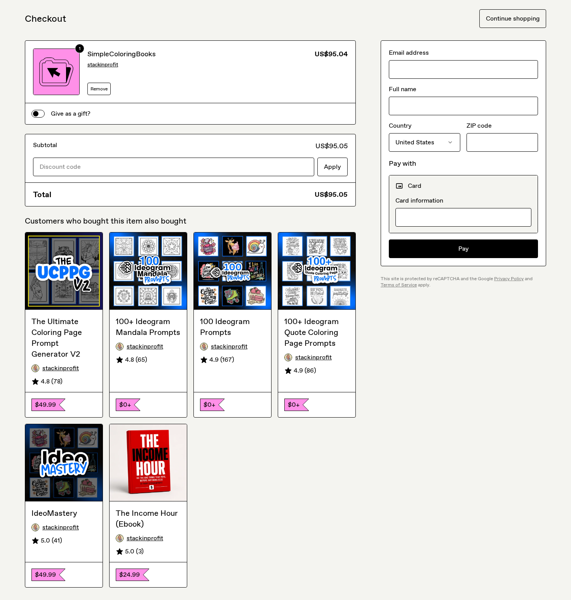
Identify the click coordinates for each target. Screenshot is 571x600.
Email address (409, 52)
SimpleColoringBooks (121, 54)
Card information (419, 200)
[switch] (38, 114)
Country (400, 125)
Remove (99, 89)
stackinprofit (102, 64)
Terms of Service (399, 285)
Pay (463, 248)
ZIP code (479, 125)
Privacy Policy (509, 278)
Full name (402, 89)
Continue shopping (513, 18)
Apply (332, 166)
